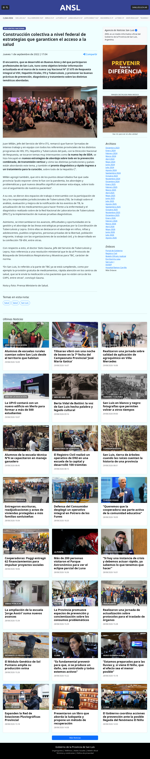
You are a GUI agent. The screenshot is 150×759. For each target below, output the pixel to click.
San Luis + (110, 262)
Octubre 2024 (112, 176)
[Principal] (5, 7)
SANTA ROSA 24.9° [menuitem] (132, 18)
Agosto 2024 (111, 170)
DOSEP (109, 264)
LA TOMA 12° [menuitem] (119, 18)
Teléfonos (68, 751)
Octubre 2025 (112, 209)
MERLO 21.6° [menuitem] (49, 18)
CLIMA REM (8, 18)
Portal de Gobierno (114, 250)
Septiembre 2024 (113, 173)
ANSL (70, 7)
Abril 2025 (110, 193)
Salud (6, 303)
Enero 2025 (111, 184)
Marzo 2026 (111, 223)
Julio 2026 (110, 235)
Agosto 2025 (111, 204)
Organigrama (57, 751)
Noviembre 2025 (113, 212)
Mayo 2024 (110, 162)
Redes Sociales (80, 751)
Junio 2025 (110, 198)
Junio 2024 (110, 164)
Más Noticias (75, 737)
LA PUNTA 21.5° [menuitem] (61, 18)
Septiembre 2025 (113, 207)
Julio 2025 (110, 201)
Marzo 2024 (111, 156)
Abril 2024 (110, 159)
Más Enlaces (111, 270)
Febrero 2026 (111, 221)
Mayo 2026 (110, 229)
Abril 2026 (110, 226)
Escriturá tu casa (113, 259)
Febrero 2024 (111, 153)
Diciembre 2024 (112, 181)
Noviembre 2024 (113, 178)
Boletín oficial (92, 751)
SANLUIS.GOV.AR (139, 7)
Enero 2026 (111, 218)
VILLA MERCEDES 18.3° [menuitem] (35, 18)
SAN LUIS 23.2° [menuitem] (20, 18)
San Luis (24, 303)
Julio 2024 (110, 167)
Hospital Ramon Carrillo (116, 267)
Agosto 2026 (111, 238)
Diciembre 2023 (112, 147)
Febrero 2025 (111, 187)
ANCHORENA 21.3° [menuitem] (106, 18)
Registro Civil (111, 253)
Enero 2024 (111, 150)
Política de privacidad (85, 753)
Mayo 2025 (110, 195)
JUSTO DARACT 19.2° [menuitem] (91, 18)
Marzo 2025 (111, 190)
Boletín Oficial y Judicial (116, 256)
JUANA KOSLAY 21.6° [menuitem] (75, 18)
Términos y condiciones (65, 753)
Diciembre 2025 (112, 215)
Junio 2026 (110, 232)
